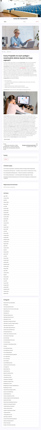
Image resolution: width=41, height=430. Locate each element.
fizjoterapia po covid (7, 319)
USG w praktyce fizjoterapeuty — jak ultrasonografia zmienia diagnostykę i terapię (18, 174)
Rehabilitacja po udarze (8, 387)
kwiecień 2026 (6, 202)
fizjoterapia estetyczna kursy (9, 317)
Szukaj (5, 155)
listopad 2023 (6, 262)
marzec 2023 (6, 278)
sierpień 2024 (6, 243)
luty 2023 (5, 281)
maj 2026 (5, 200)
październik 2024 (6, 239)
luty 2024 (5, 256)
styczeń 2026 (6, 208)
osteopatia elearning (7, 375)
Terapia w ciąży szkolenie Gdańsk (9, 410)
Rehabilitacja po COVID (8, 383)
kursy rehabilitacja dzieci (8, 362)
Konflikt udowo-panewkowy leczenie (10, 333)
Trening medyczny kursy (8, 414)
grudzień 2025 (6, 210)
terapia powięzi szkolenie (8, 408)
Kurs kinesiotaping (7, 342)
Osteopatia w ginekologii (8, 379)
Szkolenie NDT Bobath (7, 400)
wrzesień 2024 (6, 241)
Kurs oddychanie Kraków (8, 348)
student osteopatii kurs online (9, 395)
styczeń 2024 (6, 258)
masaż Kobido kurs (7, 369)
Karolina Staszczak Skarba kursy (9, 329)
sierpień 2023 (6, 268)
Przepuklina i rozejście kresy (8, 381)
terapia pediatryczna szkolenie (9, 406)
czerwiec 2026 (6, 198)
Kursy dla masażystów (21, 18)
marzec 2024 (6, 254)
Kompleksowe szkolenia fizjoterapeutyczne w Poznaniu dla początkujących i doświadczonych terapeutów (20, 177)
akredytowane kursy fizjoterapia (9, 302)
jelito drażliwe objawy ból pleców (9, 327)
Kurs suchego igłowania (8, 352)
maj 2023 (5, 274)
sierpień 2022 (6, 293)
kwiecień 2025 (6, 227)
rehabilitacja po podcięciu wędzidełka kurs (11, 385)
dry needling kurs (7, 311)
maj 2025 (5, 225)
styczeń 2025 (6, 233)
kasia (4, 51)
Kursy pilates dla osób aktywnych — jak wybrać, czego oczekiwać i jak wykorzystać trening (20, 170)
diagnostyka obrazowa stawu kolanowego (11, 308)
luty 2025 (5, 231)
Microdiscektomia (7, 371)
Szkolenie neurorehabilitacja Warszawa (10, 402)
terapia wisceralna (7, 412)
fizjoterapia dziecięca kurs (8, 315)
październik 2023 (6, 264)
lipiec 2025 (5, 220)
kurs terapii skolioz (7, 356)
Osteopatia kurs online (8, 377)
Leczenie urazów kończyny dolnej (9, 364)
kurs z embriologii (7, 358)
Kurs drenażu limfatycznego (9, 335)
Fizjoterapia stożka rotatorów (9, 325)
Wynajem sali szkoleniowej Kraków (9, 424)
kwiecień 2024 (6, 252)
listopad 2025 (6, 212)
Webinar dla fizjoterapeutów (9, 420)
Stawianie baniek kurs (7, 393)
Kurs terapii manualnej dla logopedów (10, 354)
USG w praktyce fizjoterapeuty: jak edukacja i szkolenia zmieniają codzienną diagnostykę (19, 168)
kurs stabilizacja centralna (8, 350)
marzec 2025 (6, 229)
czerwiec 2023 (6, 272)
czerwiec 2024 (6, 247)
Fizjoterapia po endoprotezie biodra (10, 321)
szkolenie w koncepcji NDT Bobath (10, 404)
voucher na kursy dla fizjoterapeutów (10, 418)
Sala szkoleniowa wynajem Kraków (10, 389)
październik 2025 (6, 214)
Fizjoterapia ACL (6, 313)
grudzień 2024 (6, 235)
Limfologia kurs (6, 366)
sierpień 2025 (6, 218)
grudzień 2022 (6, 285)
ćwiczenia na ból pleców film (9, 306)
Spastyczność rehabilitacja (8, 391)
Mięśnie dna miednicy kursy (8, 373)
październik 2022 (6, 289)
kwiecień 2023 (6, 276)
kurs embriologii (6, 337)
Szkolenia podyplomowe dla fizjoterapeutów (11, 398)
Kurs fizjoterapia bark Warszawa (9, 340)
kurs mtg (5, 346)
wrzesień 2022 (6, 291)
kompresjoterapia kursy (8, 331)
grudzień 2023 (6, 260)
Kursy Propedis (23, 67)
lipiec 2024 (5, 245)
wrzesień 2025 (6, 216)
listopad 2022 (6, 287)
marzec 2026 (6, 204)
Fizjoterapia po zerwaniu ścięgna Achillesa (11, 323)
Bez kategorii (6, 304)
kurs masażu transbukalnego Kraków (10, 344)
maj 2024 (5, 249)
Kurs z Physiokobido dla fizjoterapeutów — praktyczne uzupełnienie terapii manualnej (18, 172)
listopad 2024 (6, 237)
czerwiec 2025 (6, 223)
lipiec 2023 (5, 270)
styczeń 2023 (6, 283)
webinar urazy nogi (7, 422)
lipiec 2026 (5, 196)
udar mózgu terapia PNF (8, 416)
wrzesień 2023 (6, 266)
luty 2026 (5, 206)
